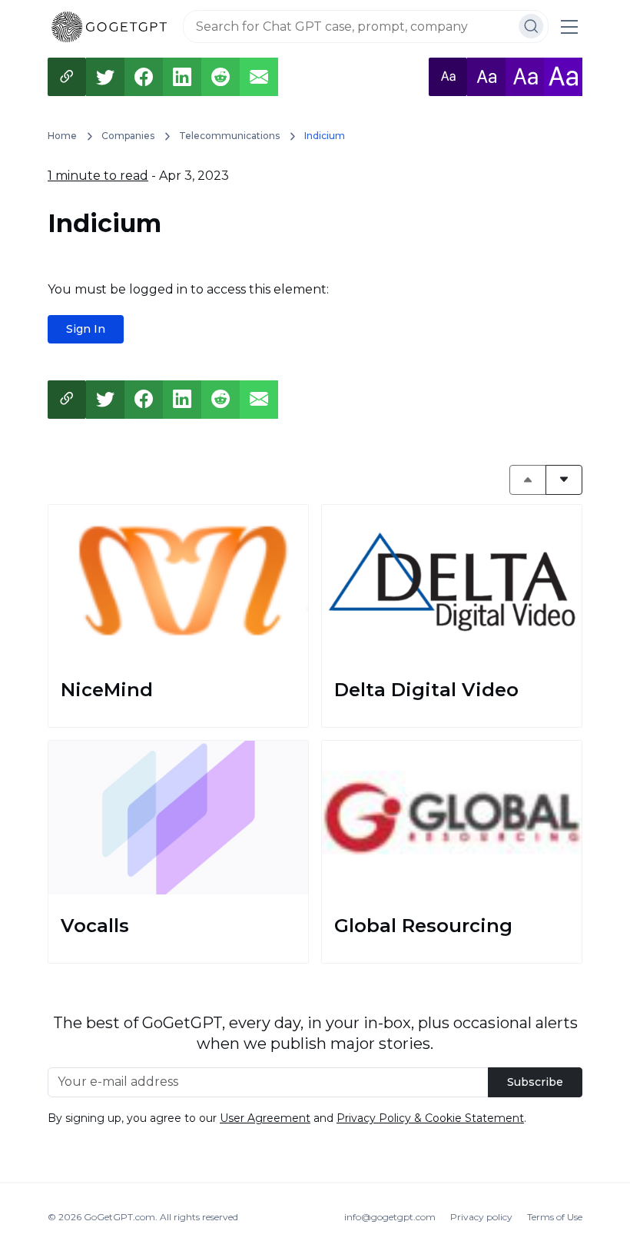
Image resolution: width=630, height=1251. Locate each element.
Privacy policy (481, 1217)
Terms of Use (554, 1217)
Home (62, 135)
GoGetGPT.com (119, 1217)
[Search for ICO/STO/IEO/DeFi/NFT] (531, 26)
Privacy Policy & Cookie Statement (430, 1118)
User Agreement (265, 1118)
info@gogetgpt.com (390, 1217)
